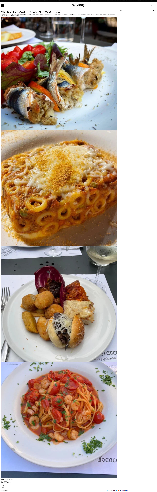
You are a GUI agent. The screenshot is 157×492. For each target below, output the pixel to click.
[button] (153, 5)
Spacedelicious (5, 490)
